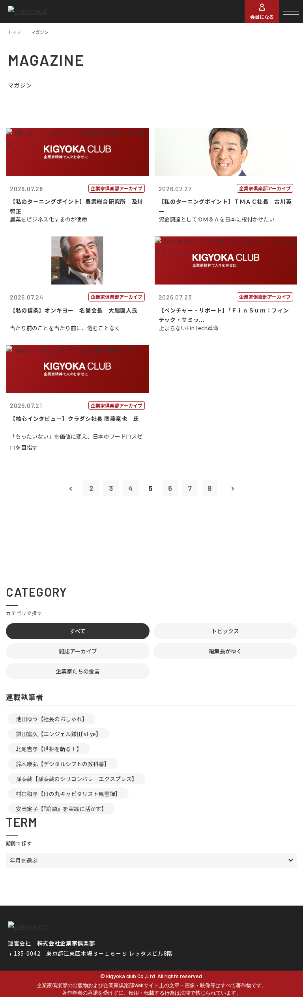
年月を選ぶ (23, 860)
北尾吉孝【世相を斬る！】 (49, 749)
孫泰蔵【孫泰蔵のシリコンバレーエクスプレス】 (76, 779)
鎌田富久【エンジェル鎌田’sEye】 (58, 734)
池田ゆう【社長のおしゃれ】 (52, 719)
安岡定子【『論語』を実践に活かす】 (61, 809)
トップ (14, 32)
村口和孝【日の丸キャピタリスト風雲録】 (68, 794)
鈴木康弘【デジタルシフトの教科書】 (63, 764)
